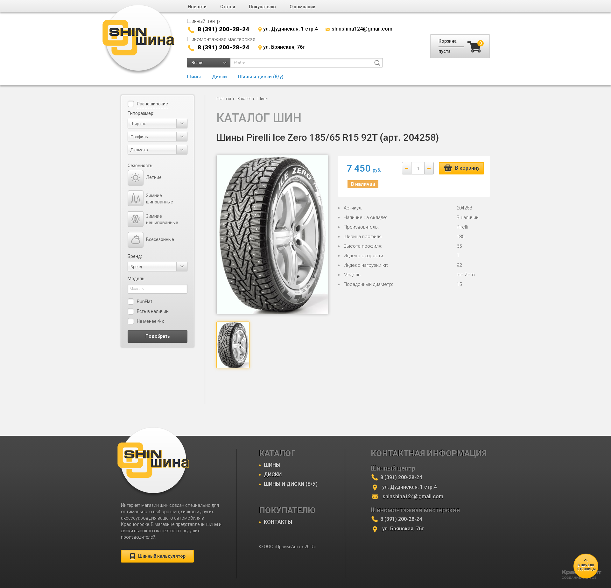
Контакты (278, 522)
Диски (219, 77)
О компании (302, 6)
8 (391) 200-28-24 (223, 29)
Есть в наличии (153, 311)
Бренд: (135, 256)
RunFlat (144, 301)
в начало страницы (586, 567)
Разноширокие (152, 103)
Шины (194, 77)
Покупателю (262, 6)
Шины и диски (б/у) (261, 77)
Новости (197, 6)
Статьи (227, 6)
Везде (197, 62)
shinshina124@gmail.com (362, 29)
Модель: (136, 278)
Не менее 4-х (150, 321)
